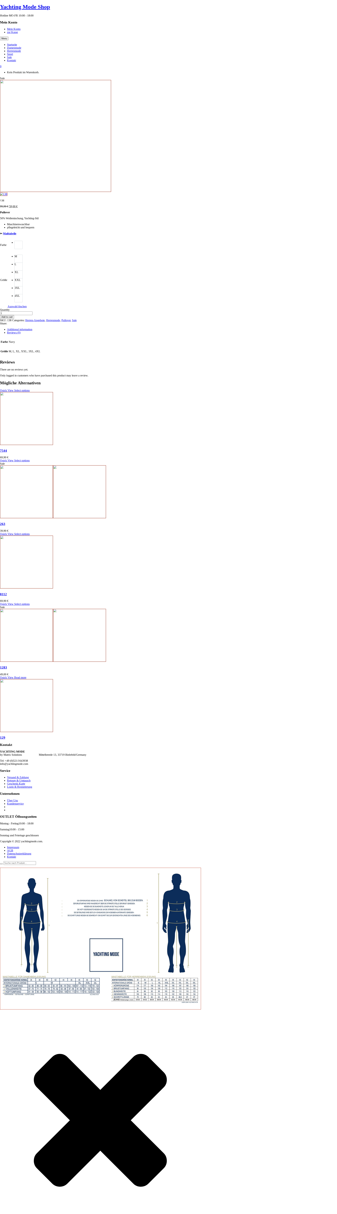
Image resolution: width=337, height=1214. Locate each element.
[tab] (172, 329)
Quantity (5, 309)
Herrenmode (53, 320)
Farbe (3, 244)
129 (2, 737)
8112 (3, 594)
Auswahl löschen (17, 306)
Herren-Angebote (35, 320)
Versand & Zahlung (18, 777)
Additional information (19, 329)
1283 (3, 667)
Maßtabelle (9, 233)
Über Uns (12, 800)
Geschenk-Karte (16, 783)
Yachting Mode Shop (25, 7)
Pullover (66, 320)
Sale (74, 320)
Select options (22, 390)
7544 (3, 451)
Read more (20, 677)
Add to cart (7, 317)
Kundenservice (15, 803)
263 (2, 524)
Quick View (7, 390)
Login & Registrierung (19, 786)
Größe (3, 279)
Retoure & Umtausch (19, 780)
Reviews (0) (14, 332)
